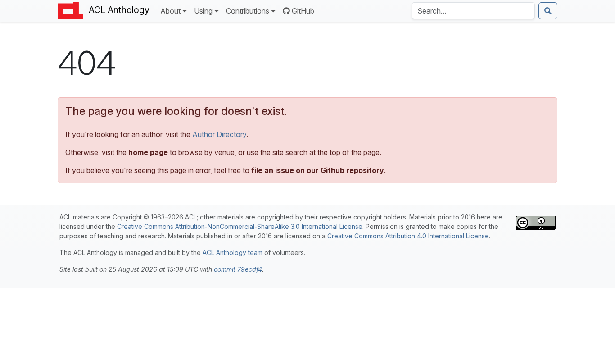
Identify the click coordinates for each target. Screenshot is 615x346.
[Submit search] (547, 10)
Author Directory (219, 134)
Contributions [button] (247, 10)
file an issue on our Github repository (317, 170)
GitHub (303, 10)
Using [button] (203, 10)
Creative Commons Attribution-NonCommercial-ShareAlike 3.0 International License (239, 226)
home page (148, 152)
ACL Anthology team (232, 252)
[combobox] (473, 10)
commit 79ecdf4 (238, 269)
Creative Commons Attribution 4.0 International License (408, 236)
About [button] (170, 10)
